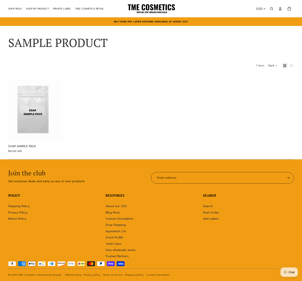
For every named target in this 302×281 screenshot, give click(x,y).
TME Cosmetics (27, 275)
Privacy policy (92, 275)
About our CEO (116, 206)
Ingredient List (116, 231)
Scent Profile (114, 237)
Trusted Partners (117, 256)
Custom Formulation (119, 219)
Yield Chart (113, 244)
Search (208, 206)
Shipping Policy (18, 206)
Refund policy (73, 275)
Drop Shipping (116, 225)
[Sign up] (288, 178)
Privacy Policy (17, 212)
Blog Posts (113, 212)
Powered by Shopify (49, 275)
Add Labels (211, 219)
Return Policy (17, 219)
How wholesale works (121, 250)
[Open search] (271, 8)
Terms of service (112, 275)
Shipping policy (134, 275)
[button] (273, 65)
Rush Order (211, 212)
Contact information (158, 275)
